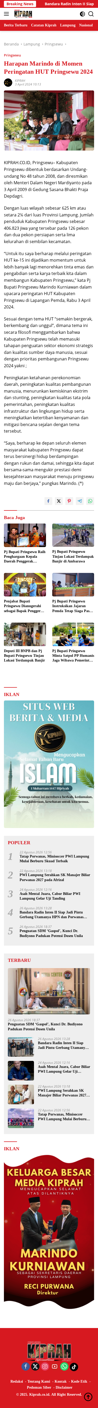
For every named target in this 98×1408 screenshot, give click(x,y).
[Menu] (7, 13)
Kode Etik (79, 1381)
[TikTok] (74, 1367)
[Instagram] (45, 1366)
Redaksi (16, 1381)
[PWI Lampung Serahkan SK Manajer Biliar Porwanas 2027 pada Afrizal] (21, 1094)
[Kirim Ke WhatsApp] (90, 501)
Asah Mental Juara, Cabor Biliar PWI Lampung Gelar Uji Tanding (50, 896)
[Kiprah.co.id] (22, 13)
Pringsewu (12, 55)
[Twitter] (35, 1366)
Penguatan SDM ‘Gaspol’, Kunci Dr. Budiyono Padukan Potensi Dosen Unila (51, 933)
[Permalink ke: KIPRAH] (8, 82)
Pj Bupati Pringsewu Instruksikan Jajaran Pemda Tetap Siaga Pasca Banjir (72, 606)
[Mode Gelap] (82, 14)
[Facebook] (25, 1366)
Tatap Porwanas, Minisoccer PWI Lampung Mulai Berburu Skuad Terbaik (54, 858)
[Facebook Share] (48, 501)
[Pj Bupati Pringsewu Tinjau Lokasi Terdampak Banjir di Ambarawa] (73, 535)
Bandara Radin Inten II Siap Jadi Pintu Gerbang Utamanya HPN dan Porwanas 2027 (51, 914)
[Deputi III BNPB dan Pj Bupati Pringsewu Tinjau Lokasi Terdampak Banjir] (25, 634)
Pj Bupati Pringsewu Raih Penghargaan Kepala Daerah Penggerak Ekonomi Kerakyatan (24, 557)
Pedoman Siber (39, 1387)
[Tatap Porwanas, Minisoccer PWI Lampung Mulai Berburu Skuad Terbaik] (21, 1118)
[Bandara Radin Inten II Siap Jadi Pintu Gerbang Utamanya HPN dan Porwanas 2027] (21, 1047)
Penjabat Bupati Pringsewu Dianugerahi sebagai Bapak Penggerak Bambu (24, 606)
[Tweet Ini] (59, 501)
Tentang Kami (38, 1381)
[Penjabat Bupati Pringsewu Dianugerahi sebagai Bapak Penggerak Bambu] (25, 584)
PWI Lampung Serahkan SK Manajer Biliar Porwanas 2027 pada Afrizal (55, 877)
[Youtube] (54, 1366)
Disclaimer (64, 1387)
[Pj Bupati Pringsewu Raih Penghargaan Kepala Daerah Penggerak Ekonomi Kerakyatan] (25, 535)
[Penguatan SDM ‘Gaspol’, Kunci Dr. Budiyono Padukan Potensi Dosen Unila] (49, 991)
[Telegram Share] (80, 501)
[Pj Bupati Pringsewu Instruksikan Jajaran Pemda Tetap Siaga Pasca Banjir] (73, 584)
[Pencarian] (91, 14)
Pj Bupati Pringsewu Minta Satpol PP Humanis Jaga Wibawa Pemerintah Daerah (73, 656)
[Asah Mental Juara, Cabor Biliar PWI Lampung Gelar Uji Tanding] (21, 1071)
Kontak (61, 1381)
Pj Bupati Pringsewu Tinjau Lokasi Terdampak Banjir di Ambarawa (73, 556)
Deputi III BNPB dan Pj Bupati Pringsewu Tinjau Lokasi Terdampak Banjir (24, 655)
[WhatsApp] (64, 1366)
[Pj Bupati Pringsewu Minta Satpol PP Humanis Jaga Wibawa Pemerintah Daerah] (73, 634)
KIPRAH (20, 80)
